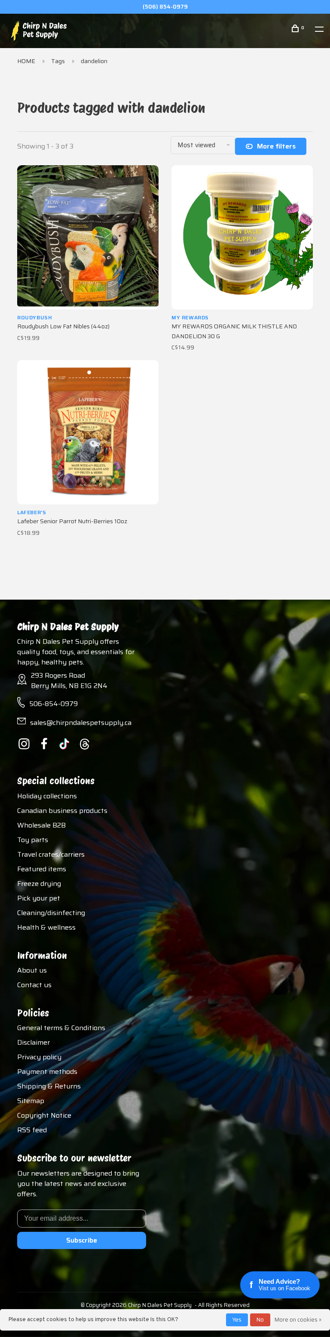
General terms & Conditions (61, 1027)
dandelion (94, 61)
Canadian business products (62, 810)
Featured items (41, 869)
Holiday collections (47, 796)
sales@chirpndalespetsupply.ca (80, 722)
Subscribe (81, 1240)
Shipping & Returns (49, 1086)
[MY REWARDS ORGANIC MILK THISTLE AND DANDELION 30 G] (242, 237)
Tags (58, 61)
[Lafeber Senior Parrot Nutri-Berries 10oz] (88, 432)
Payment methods (47, 1071)
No (260, 1319)
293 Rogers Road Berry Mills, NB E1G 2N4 (69, 680)
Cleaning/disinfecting (51, 912)
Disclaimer (33, 1042)
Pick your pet (38, 898)
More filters (276, 146)
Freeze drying (39, 883)
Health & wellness (46, 927)
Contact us (34, 984)
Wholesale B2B (41, 825)
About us (32, 970)
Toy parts (32, 839)
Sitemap (30, 1100)
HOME (26, 61)
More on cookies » (298, 1319)
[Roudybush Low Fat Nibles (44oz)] (88, 237)
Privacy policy (39, 1057)
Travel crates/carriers (51, 854)
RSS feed (32, 1130)
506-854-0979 (53, 703)
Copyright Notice (44, 1115)
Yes (236, 1319)
